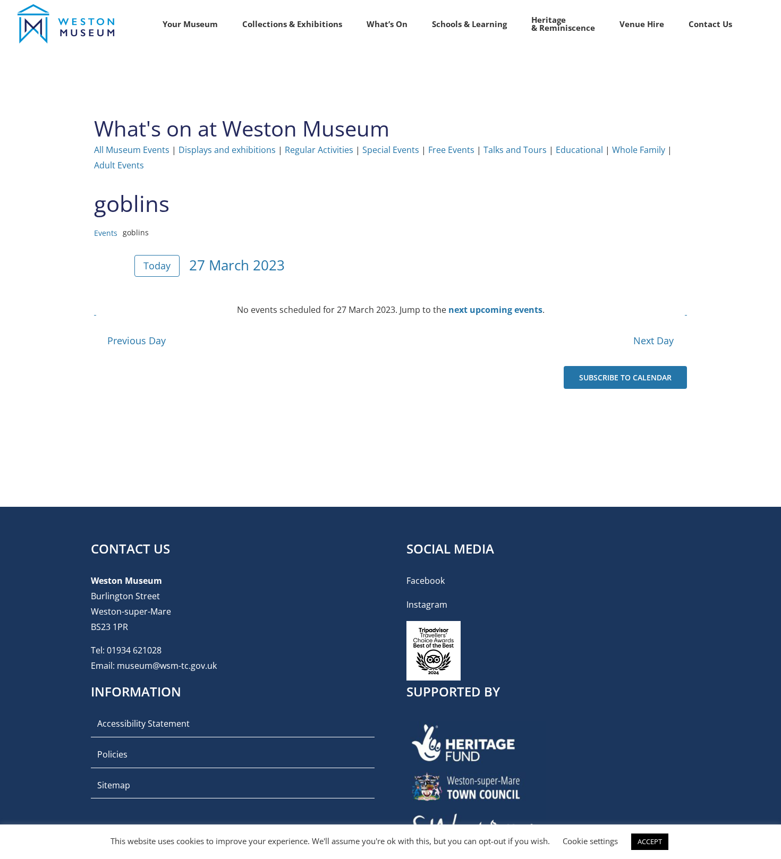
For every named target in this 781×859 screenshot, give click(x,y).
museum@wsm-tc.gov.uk (167, 665)
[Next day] (118, 266)
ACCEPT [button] (650, 841)
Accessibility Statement (143, 723)
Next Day (653, 340)
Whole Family (638, 150)
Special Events (390, 150)
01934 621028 (134, 650)
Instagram (426, 604)
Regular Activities (319, 150)
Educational (579, 150)
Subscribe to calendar (625, 377)
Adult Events (119, 165)
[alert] (390, 310)
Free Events (451, 150)
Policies (112, 754)
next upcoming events (495, 310)
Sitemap (113, 785)
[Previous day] (100, 266)
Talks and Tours (515, 150)
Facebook (425, 580)
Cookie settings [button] (590, 841)
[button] (748, 24)
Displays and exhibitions (227, 150)
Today (157, 265)
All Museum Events (131, 150)
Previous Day (136, 340)
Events (105, 233)
